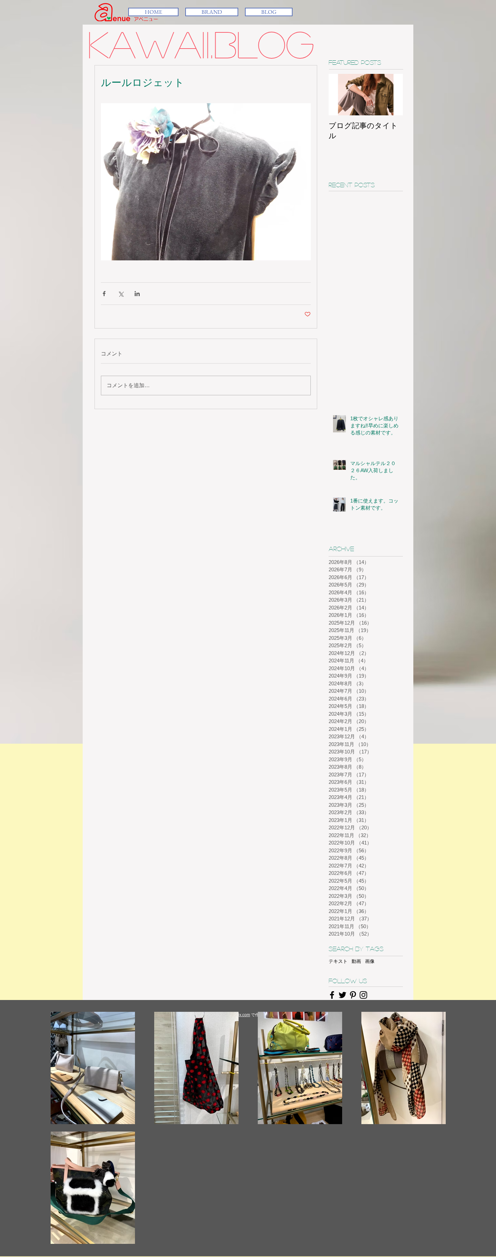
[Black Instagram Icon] (363, 995)
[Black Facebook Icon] (332, 995)
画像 (370, 961)
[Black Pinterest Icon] (353, 995)
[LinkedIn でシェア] (137, 293)
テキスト (338, 961)
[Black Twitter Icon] (342, 995)
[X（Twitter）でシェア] (120, 293)
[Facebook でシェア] (104, 293)
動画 (356, 961)
